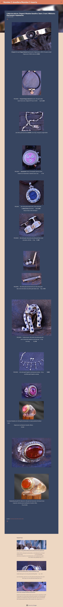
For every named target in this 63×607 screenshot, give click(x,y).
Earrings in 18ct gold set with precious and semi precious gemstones (30, 550)
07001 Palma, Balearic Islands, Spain (17, 518)
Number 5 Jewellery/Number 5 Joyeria (20, 2)
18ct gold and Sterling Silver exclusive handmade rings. (28, 571)
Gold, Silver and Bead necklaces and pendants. (26, 592)
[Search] (38, 2)
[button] (7, 19)
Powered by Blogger (32, 605)
